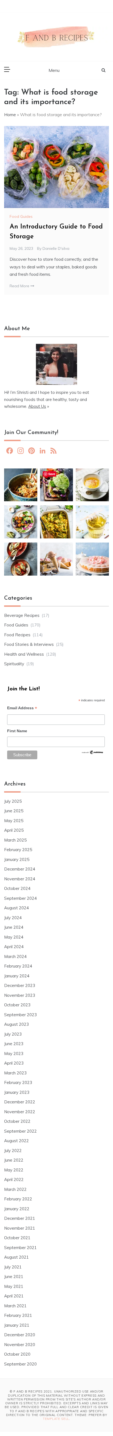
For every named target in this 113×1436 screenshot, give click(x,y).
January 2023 (16, 1092)
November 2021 (19, 1228)
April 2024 (14, 946)
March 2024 (15, 956)
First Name (17, 731)
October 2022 (17, 1121)
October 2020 (17, 1354)
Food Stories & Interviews (29, 644)
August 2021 (16, 1257)
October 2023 (17, 1004)
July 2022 (13, 1150)
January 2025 (16, 859)
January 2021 (16, 1325)
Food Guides (21, 216)
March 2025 (15, 840)
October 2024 (17, 888)
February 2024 (18, 966)
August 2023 (16, 1024)
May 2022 (13, 1170)
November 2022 (19, 1111)
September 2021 (20, 1247)
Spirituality (14, 663)
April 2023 (14, 1063)
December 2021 (19, 1218)
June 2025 (13, 810)
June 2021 (13, 1276)
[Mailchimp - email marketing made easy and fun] (92, 754)
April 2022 (14, 1179)
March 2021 (15, 1305)
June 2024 (13, 927)
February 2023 (18, 1082)
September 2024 (20, 898)
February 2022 (18, 1198)
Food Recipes (17, 634)
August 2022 (16, 1140)
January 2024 (16, 975)
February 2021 (18, 1315)
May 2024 (13, 937)
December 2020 (19, 1334)
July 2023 (13, 1034)
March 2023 (15, 1072)
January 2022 (16, 1208)
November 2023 (19, 995)
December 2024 (19, 869)
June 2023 (13, 1043)
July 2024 (13, 917)
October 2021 (17, 1237)
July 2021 (13, 1267)
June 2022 (13, 1160)
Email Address (22, 708)
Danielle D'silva (56, 248)
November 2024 (19, 878)
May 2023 (13, 1053)
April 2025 (14, 830)
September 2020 (20, 1364)
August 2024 (16, 907)
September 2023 (20, 1014)
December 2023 (19, 985)
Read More (20, 285)
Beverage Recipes (21, 615)
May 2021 (13, 1286)
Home (10, 114)
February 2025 (18, 849)
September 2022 (20, 1131)
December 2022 (19, 1101)
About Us (37, 406)
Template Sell (56, 1419)
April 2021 (14, 1296)
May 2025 (13, 820)
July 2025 (13, 801)
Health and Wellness (24, 654)
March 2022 (15, 1189)
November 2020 (19, 1344)
